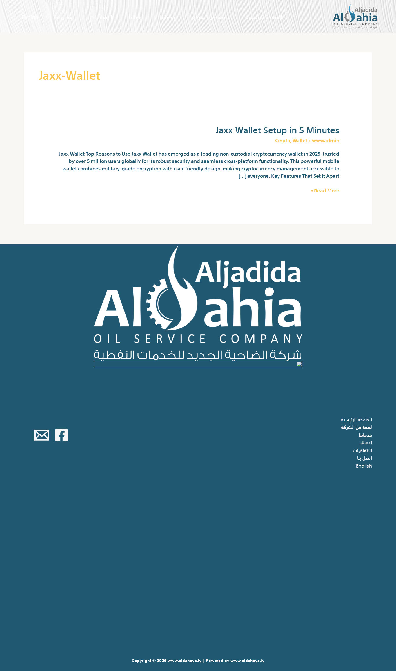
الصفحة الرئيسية (264, 16)
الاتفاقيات (101, 16)
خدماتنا (167, 16)
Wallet (300, 140)
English (29, 16)
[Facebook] (61, 435)
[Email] (42, 435)
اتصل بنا (64, 16)
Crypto (282, 140)
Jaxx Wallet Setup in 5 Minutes (277, 129)
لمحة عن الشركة (210, 16)
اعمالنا (136, 16)
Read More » (324, 190)
